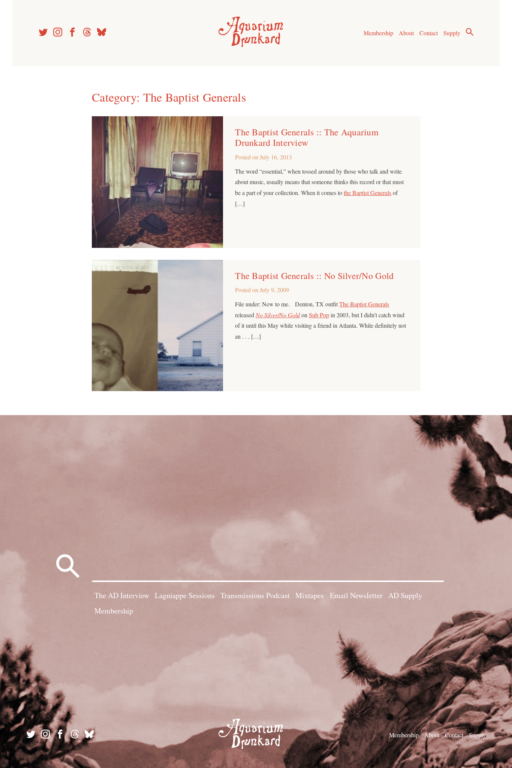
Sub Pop (319, 315)
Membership (378, 33)
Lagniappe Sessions (185, 595)
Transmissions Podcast (255, 595)
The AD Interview (121, 595)
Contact (428, 33)
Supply (451, 33)
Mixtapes (309, 595)
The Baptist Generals (364, 304)
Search (469, 32)
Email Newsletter (356, 595)
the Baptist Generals (367, 192)
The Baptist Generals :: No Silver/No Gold (314, 276)
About (406, 33)
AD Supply (405, 595)
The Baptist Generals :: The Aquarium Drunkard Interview (307, 137)
